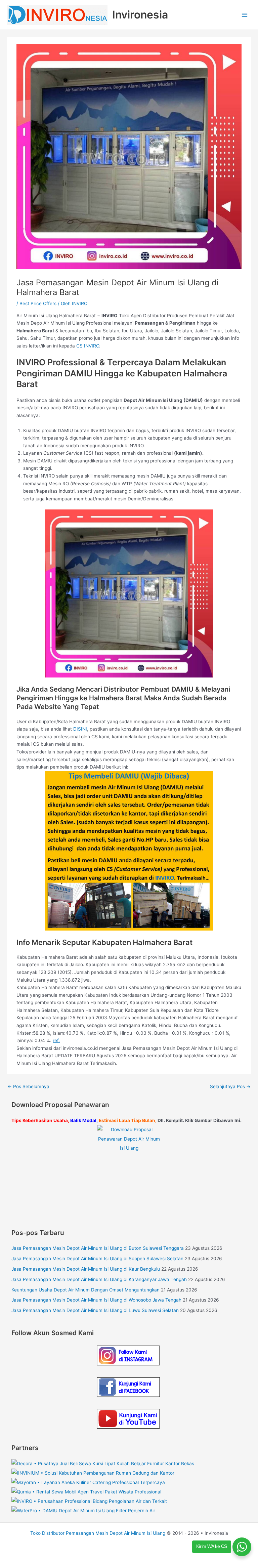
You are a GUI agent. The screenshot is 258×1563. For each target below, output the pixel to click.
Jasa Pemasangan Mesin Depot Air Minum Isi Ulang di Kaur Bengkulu (85, 1269)
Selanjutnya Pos (230, 1086)
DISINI (80, 729)
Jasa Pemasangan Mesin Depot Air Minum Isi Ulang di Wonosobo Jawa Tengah (96, 1300)
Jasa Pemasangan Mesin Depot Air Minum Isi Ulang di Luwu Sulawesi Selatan (95, 1310)
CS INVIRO (87, 345)
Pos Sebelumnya (28, 1086)
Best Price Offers (37, 303)
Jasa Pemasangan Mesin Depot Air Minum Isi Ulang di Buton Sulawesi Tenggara (97, 1248)
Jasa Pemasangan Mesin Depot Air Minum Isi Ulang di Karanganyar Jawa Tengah (99, 1279)
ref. (56, 1040)
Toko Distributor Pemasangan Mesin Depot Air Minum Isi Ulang (97, 1533)
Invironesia (140, 14)
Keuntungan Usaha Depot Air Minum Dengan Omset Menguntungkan (85, 1289)
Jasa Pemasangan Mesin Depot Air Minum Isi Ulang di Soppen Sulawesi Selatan (97, 1258)
